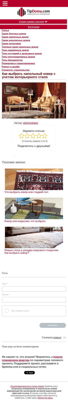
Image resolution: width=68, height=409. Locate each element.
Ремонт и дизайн (11, 66)
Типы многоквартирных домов (18, 57)
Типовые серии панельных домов (20, 47)
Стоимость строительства (15, 70)
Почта (6, 294)
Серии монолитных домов (16, 40)
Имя (5, 283)
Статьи (5, 30)
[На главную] (34, 12)
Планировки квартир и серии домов (27, 386)
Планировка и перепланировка (18, 63)
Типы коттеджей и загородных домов (22, 53)
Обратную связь (45, 398)
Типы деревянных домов (15, 50)
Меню (13, 4)
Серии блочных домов (14, 33)
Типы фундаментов (12, 60)
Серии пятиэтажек (11, 43)
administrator (30, 123)
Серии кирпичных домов (15, 37)
